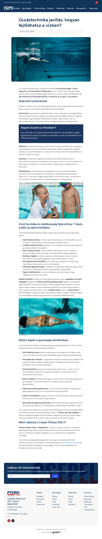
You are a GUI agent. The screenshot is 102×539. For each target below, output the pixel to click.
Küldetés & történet (40, 497)
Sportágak (26, 8)
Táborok (70, 8)
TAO (85, 507)
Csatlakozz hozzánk (71, 442)
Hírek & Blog (39, 8)
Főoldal (17, 8)
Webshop (61, 8)
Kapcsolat (93, 8)
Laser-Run (56, 507)
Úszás (54, 499)
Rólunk (50, 8)
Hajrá (55, 476)
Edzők (38, 501)
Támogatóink (89, 510)
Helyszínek (40, 504)
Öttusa (54, 496)
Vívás (54, 501)
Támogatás (81, 8)
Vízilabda (56, 504)
